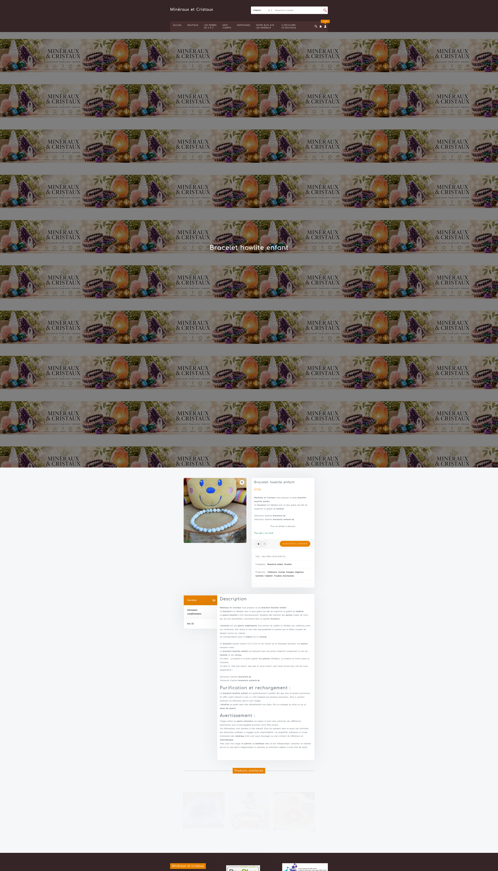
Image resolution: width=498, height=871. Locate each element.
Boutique (193, 25)
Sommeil (259, 575)
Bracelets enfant (275, 564)
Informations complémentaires (194, 612)
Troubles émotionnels (284, 575)
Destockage (243, 25)
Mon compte (227, 26)
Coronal (281, 572)
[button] (242, 482)
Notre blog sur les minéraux (265, 26)
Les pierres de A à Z (210, 26)
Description (192, 600)
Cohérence (272, 572)
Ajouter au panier (295, 544)
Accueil (177, 25)
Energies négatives (295, 572)
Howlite (288, 564)
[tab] (201, 600)
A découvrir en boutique (289, 26)
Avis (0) (190, 623)
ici (284, 515)
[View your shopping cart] (320, 26)
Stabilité (269, 575)
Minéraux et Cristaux (191, 10)
